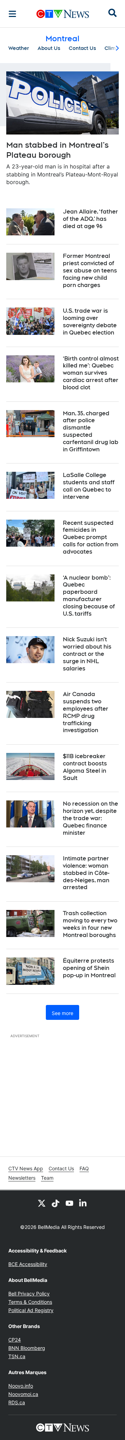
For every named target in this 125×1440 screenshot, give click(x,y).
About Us (49, 48)
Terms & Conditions (30, 1302)
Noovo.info (20, 1386)
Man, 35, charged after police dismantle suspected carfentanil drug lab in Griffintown (90, 431)
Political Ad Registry (30, 1310)
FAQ (84, 1168)
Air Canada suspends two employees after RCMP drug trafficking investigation (85, 712)
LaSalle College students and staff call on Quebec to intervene (89, 486)
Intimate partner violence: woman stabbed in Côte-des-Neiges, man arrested (86, 873)
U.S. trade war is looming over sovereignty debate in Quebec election (90, 321)
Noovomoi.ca (23, 1394)
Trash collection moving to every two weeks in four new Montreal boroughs (90, 924)
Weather (18, 48)
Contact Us (82, 48)
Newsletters (21, 1178)
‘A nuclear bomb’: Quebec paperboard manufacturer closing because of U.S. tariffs (89, 595)
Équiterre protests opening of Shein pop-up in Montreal (89, 968)
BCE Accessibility (27, 1264)
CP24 (14, 1340)
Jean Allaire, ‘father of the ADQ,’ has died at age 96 (90, 218)
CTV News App (25, 1168)
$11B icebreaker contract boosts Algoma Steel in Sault (85, 767)
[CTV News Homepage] (62, 14)
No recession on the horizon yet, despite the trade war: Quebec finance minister (90, 818)
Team (47, 1178)
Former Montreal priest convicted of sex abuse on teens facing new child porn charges (90, 270)
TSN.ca (16, 1356)
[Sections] (12, 14)
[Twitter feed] (42, 1203)
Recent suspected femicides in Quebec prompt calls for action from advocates (90, 537)
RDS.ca (16, 1402)
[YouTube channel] (69, 1203)
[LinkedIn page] (83, 1203)
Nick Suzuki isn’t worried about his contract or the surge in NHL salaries (87, 653)
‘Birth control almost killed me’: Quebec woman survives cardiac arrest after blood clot (91, 373)
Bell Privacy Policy (29, 1293)
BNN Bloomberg (26, 1348)
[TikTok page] (55, 1203)
